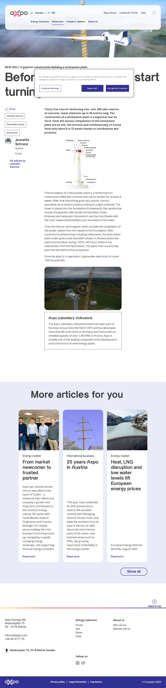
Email (18, 153)
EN (53, 13)
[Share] (6, 109)
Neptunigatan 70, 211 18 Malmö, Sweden (32, 650)
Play (83, 288)
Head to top (154, 606)
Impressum (96, 682)
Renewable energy (15, 124)
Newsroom (57, 22)
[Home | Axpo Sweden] (20, 13)
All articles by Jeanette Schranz (18, 164)
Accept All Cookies (117, 88)
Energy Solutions (40, 22)
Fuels (78, 636)
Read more (29, 556)
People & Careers (76, 22)
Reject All (92, 88)
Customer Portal (128, 13)
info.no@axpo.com (16, 635)
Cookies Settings (50, 88)
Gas (78, 629)
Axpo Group (110, 13)
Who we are (119, 625)
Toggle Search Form (154, 13)
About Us (93, 22)
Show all (133, 571)
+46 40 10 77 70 (14, 639)
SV (49, 13)
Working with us (121, 629)
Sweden (39, 13)
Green (79, 632)
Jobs (143, 13)
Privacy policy (58, 682)
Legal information (77, 682)
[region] (84, 83)
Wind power (12, 133)
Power (79, 625)
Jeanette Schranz (15, 116)
